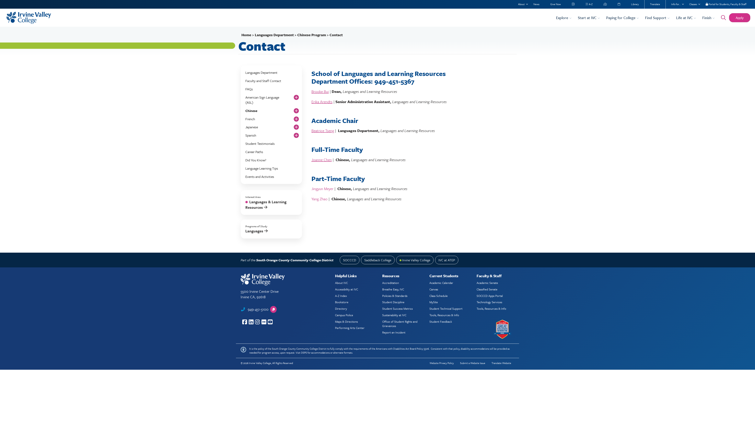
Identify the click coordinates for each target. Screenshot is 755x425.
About (521, 4)
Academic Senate (487, 283)
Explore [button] (562, 17)
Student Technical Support (445, 308)
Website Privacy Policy (442, 363)
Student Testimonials (260, 143)
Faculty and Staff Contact (263, 80)
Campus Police (344, 315)
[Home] (279, 18)
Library (635, 4)
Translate (655, 4)
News (536, 4)
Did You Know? (255, 160)
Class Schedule (438, 296)
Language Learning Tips (261, 168)
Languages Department (274, 34)
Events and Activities (259, 176)
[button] (273, 309)
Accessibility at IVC (346, 289)
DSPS (304, 353)
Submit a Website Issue (472, 363)
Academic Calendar (441, 283)
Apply (740, 17)
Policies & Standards (394, 296)
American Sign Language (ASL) (262, 100)
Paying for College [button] (621, 17)
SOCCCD (349, 260)
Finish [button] (707, 17)
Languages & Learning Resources (265, 204)
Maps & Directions (346, 321)
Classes (693, 4)
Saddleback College (377, 260)
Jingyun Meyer (322, 188)
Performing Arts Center (350, 328)
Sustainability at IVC (394, 315)
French (250, 118)
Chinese (251, 110)
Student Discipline (393, 302)
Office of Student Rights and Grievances (399, 323)
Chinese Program (311, 34)
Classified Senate (487, 289)
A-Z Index (341, 296)
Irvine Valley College (416, 260)
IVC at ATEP (446, 260)
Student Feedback (440, 321)
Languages (254, 231)
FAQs (249, 89)
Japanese (251, 127)
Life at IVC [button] (685, 17)
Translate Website (501, 363)
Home (246, 34)
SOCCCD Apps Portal (490, 296)
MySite (433, 302)
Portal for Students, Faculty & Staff (727, 4)
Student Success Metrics (397, 308)
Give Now (555, 4)
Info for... (676, 4)
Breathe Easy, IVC (393, 289)
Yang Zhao (319, 198)
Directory (341, 308)
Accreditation (390, 283)
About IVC (341, 283)
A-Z (590, 4)
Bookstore (341, 302)
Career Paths (254, 151)
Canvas (433, 289)
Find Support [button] (656, 17)
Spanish (250, 135)
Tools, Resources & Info (444, 315)
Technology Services (489, 302)
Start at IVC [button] (588, 17)
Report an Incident (393, 332)
